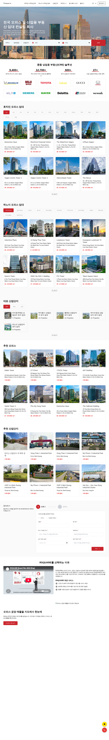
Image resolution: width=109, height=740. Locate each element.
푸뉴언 (7, 117)
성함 (39, 521)
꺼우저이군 (8, 210)
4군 (28, 112)
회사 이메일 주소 (43, 530)
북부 (7, 306)
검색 (98, 42)
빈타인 (73, 112)
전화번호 (75, 530)
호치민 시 (63, 3)
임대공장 (16, 42)
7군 (42, 112)
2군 (14, 112)
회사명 (75, 521)
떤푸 (97, 112)
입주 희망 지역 (77, 539)
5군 (35, 112)
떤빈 (89, 112)
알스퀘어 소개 (73, 3)
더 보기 (54, 194)
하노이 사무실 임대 (44, 3)
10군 (49, 112)
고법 (15, 117)
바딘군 (30, 210)
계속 (96, 548)
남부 (22, 306)
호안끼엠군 (81, 210)
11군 (57, 112)
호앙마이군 (20, 215)
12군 (65, 112)
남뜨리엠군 (20, 210)
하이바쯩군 (8, 215)
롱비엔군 (100, 210)
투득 (82, 112)
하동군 (91, 210)
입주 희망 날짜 (42, 539)
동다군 (38, 210)
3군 (21, 112)
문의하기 (101, 3)
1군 (6, 112)
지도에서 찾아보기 (10, 623)
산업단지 (55, 3)
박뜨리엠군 (49, 210)
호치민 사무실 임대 (30, 3)
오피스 (7, 42)
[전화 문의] (104, 730)
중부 (14, 306)
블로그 (82, 3)
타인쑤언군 (70, 210)
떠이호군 (59, 210)
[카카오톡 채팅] (104, 724)
